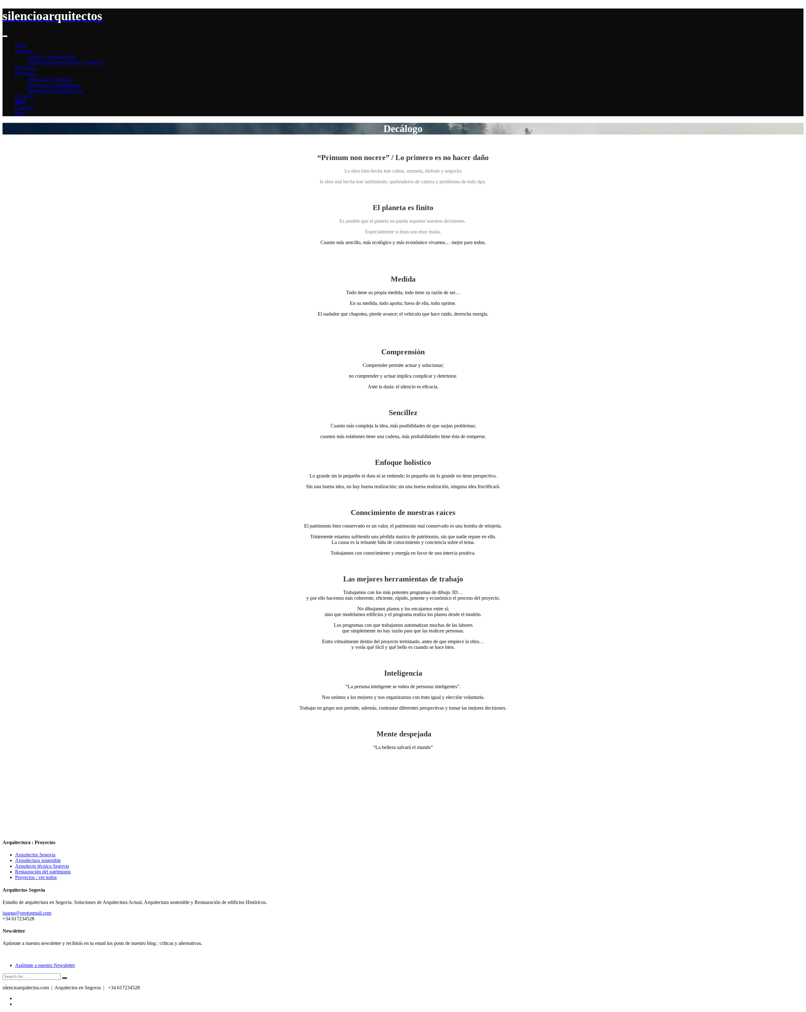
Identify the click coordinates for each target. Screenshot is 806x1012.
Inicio (20, 45)
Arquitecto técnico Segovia (42, 866)
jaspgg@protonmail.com (27, 913)
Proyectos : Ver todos (49, 79)
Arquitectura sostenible (38, 860)
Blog (20, 113)
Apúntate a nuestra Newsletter (45, 965)
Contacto (24, 107)
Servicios (24, 96)
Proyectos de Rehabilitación (55, 90)
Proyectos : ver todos (36, 877)
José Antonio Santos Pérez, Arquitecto (66, 62)
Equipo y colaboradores (51, 56)
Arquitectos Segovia (35, 854)
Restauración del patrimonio (43, 871)
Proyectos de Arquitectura (53, 85)
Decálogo (24, 68)
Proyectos (25, 73)
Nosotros (24, 51)
